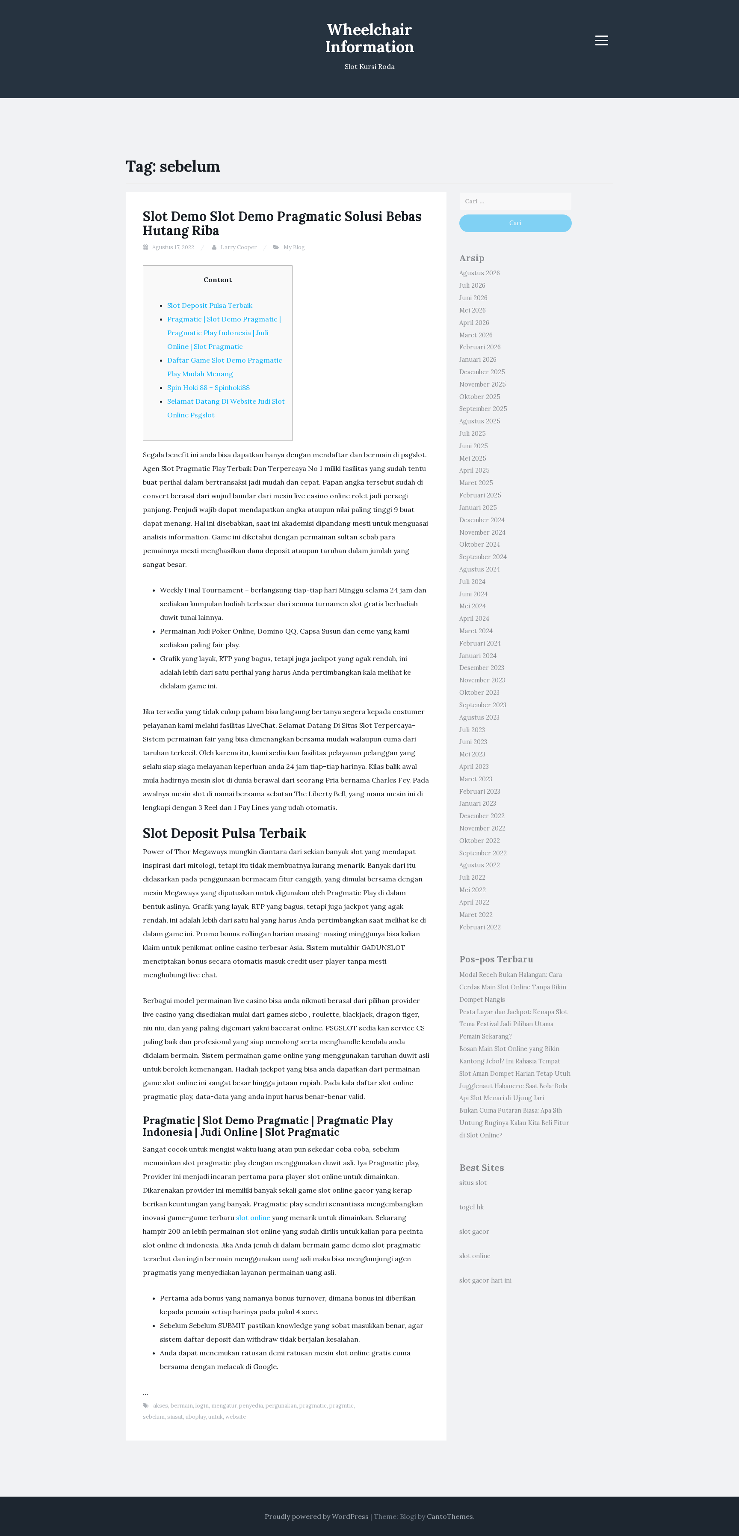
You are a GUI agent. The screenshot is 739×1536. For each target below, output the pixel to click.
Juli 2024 (472, 582)
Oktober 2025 (479, 397)
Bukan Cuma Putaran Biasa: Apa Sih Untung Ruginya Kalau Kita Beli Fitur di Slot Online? (514, 1123)
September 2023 (482, 705)
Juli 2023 (472, 730)
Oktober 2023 (479, 693)
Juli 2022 (472, 877)
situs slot (473, 1183)
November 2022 (482, 828)
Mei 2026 (472, 310)
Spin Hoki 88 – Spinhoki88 (208, 387)
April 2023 (474, 767)
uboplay (196, 1416)
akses (160, 1405)
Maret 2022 (476, 915)
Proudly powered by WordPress (317, 1516)
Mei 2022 (472, 890)
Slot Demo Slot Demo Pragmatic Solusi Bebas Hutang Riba (282, 223)
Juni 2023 (473, 742)
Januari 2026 (478, 359)
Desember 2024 (482, 520)
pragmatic (313, 1405)
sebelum (154, 1416)
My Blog (294, 247)
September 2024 (483, 557)
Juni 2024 (473, 594)
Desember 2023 (481, 668)
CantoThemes (450, 1516)
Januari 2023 (477, 803)
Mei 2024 (472, 606)
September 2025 (483, 409)
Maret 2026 (476, 335)
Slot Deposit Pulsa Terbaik (209, 305)
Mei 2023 (472, 754)
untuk (215, 1416)
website (235, 1416)
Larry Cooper (239, 247)
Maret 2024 (476, 631)
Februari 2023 (479, 791)
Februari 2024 (480, 643)
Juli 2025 (472, 434)
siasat (175, 1416)
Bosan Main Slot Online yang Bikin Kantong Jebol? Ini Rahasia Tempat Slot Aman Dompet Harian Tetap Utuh (515, 1061)
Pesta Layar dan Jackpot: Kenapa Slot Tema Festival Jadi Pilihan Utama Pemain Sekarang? (513, 1024)
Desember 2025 (482, 372)
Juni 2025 (473, 446)
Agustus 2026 (479, 273)
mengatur (223, 1405)
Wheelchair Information (369, 38)
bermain (182, 1405)
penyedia (251, 1405)
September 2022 (483, 853)
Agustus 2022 (479, 865)
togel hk (471, 1207)
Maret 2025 (476, 483)
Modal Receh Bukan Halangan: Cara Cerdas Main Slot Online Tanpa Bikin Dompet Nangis (512, 987)
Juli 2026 (472, 285)
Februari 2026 (480, 347)
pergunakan (281, 1405)
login (202, 1405)
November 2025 (482, 384)
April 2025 (474, 470)
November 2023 (482, 680)
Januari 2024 (478, 656)
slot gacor (474, 1231)
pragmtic (341, 1405)
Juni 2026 (473, 298)
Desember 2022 (482, 816)
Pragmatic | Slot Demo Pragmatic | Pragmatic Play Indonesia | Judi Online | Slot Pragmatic (224, 333)
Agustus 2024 (479, 569)
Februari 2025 (480, 495)
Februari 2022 (480, 927)
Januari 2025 (478, 508)
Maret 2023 (475, 779)
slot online (253, 1217)
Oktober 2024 (479, 544)
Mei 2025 (472, 458)
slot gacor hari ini (485, 1280)
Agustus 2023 (479, 717)
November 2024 (482, 532)
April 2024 (474, 618)
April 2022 (474, 902)
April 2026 (474, 323)
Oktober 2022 (479, 841)
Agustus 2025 (479, 421)
